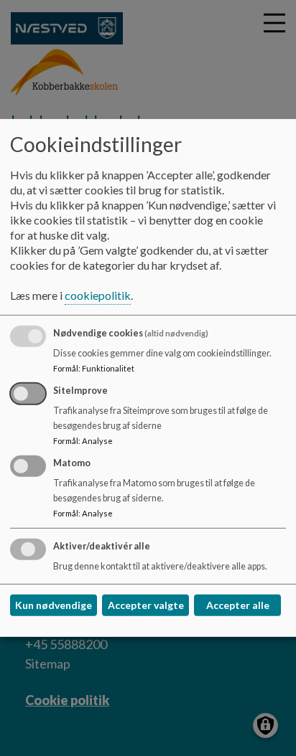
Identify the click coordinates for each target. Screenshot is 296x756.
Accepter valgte (146, 605)
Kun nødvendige (53, 605)
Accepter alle (237, 605)
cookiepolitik (98, 295)
